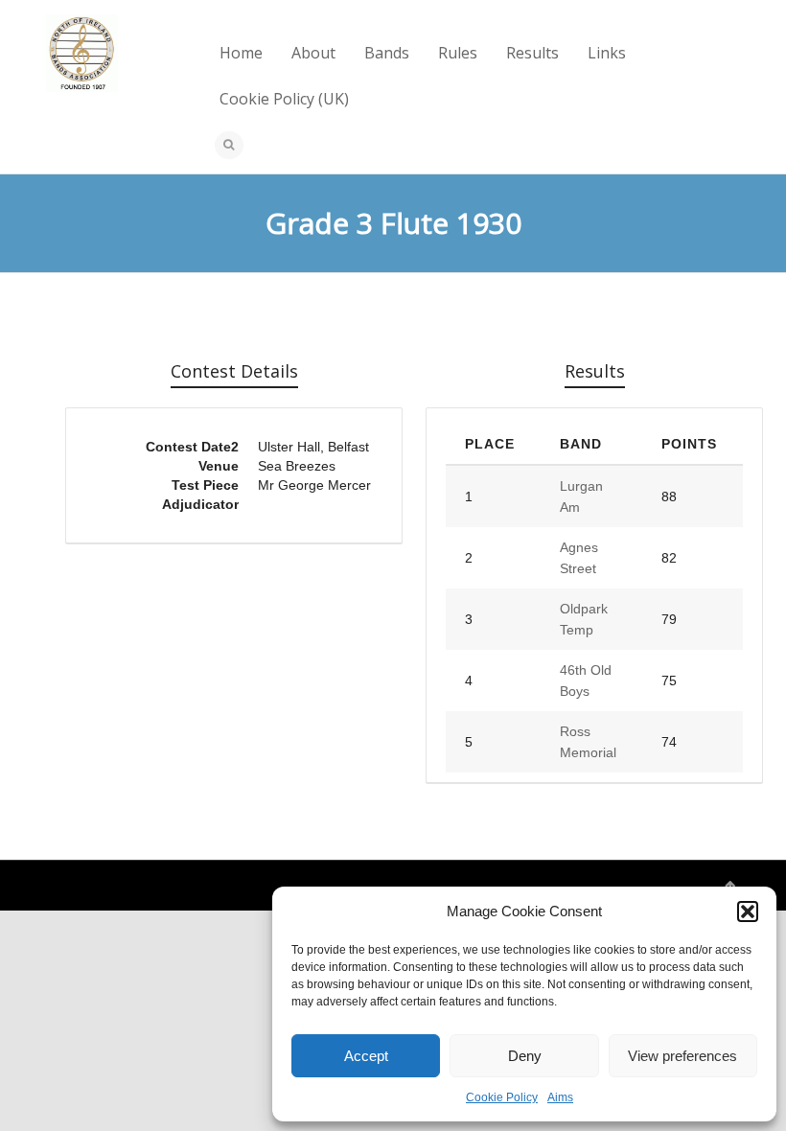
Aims (560, 1097)
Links (607, 52)
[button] (747, 911)
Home (241, 52)
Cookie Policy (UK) (284, 98)
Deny (525, 1056)
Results (532, 52)
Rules (457, 52)
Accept (366, 1056)
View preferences (682, 1056)
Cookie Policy (502, 1097)
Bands (386, 52)
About (313, 52)
